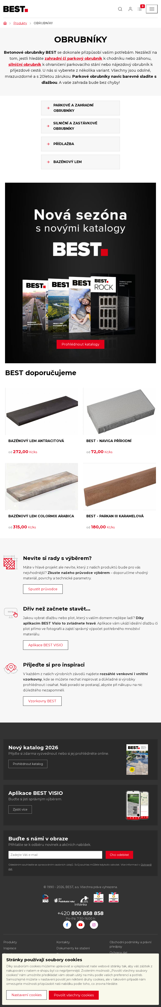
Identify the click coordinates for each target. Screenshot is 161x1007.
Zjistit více (20, 809)
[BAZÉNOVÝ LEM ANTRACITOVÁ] (41, 411)
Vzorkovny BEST (42, 701)
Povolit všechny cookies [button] (74, 995)
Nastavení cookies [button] (27, 995)
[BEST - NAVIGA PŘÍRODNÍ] (119, 411)
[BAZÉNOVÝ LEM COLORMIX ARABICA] (41, 486)
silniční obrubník (24, 64)
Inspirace (9, 948)
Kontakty (63, 942)
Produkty (20, 23)
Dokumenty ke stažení (73, 948)
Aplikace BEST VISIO (45, 645)
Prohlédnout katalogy (80, 344)
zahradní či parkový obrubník (73, 58)
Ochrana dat (118, 953)
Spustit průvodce (42, 589)
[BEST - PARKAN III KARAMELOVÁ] (119, 486)
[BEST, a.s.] (67, 924)
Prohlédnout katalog (28, 764)
